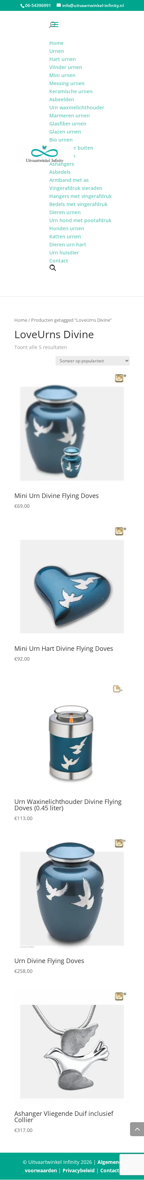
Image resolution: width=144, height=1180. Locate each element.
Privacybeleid (79, 1170)
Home (20, 320)
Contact (109, 1170)
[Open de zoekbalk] (52, 268)
